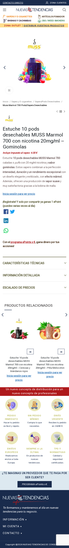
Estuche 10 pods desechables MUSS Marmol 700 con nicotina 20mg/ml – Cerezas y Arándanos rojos (19, 364)
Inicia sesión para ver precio (19, 193)
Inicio (6, 101)
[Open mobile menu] (4, 9)
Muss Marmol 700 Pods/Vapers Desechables (25, 105)
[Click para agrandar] (9, 90)
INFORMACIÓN (15, 519)
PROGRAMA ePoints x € (34, 484)
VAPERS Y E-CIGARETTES (19, 16)
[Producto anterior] (57, 111)
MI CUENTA (12, 526)
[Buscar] (64, 9)
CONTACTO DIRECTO (13, 3)
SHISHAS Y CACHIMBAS (19, 20)
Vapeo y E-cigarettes (21, 101)
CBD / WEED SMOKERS (53, 20)
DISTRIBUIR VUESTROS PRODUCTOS (44, 25)
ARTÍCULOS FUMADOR (53, 16)
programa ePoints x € (23, 242)
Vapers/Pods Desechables (48, 101)
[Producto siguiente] (64, 111)
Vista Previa (30, 352)
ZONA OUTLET (12, 25)
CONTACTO (12, 533)
